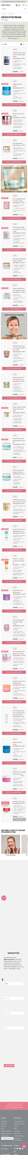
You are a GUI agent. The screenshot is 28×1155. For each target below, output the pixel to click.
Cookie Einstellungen (19, 1136)
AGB (15, 1128)
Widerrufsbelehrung (19, 1124)
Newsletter (4, 1121)
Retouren (3, 1124)
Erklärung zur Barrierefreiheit (18, 1139)
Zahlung (16, 1126)
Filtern (5, 44)
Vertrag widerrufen (7, 1138)
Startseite (3, 14)
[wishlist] (21, 5)
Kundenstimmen (5, 1136)
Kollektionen (11, 14)
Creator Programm (6, 1133)
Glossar (3, 1126)
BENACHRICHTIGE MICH (19, 819)
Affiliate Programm (6, 1131)
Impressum (17, 1131)
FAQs (2, 1128)
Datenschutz (17, 1133)
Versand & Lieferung (19, 1121)
